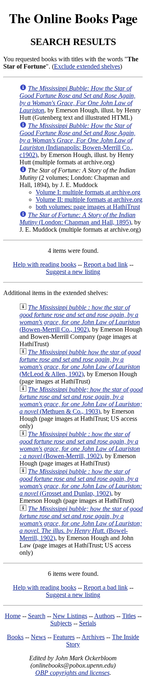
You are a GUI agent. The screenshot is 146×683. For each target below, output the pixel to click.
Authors (104, 615)
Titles (129, 615)
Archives (93, 636)
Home (13, 615)
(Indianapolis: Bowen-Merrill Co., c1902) (77, 140)
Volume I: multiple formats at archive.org (88, 192)
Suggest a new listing (73, 271)
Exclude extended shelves (87, 66)
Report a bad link (106, 264)
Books (15, 636)
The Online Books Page (73, 18)
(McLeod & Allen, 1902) (80, 363)
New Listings (70, 615)
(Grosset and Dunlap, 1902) (80, 482)
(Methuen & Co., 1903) (81, 400)
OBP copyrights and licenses (72, 672)
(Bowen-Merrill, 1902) (79, 445)
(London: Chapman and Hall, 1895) (77, 218)
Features (64, 636)
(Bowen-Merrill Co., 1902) (79, 318)
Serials (87, 623)
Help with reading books (44, 264)
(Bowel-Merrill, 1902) (81, 523)
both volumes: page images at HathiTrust (88, 206)
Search (36, 615)
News (38, 636)
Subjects (61, 623)
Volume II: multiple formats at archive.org (89, 199)
